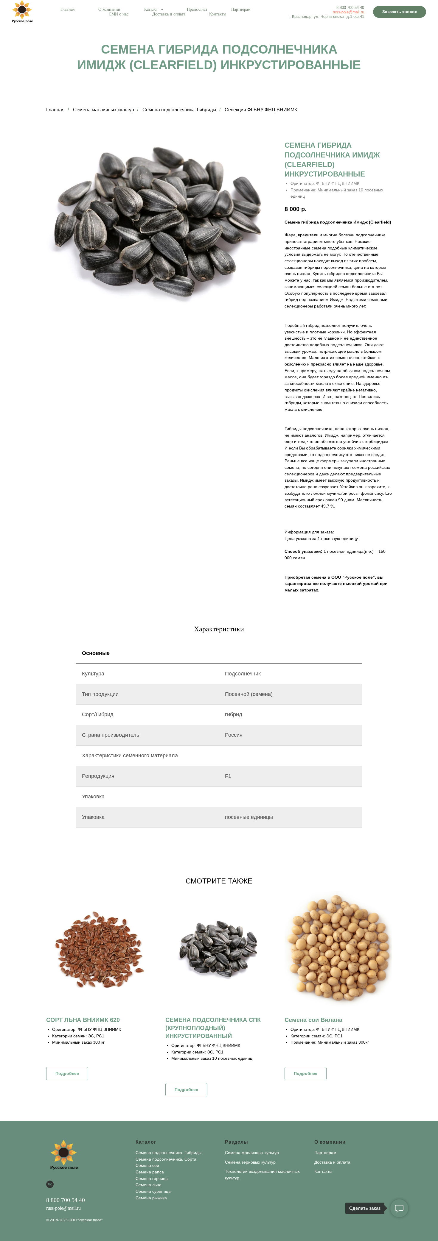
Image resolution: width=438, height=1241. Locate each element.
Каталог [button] (151, 9)
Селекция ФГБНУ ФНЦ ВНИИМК (261, 109)
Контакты (217, 14)
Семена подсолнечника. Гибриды (179, 109)
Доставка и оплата (168, 14)
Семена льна (148, 1184)
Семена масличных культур (103, 109)
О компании (109, 9)
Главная (67, 9)
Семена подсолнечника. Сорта (166, 1159)
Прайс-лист (197, 9)
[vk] (50, 1184)
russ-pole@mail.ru (348, 12)
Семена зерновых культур (250, 1162)
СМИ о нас (118, 14)
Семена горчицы (152, 1178)
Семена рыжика (151, 1197)
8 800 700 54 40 (350, 7)
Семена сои (147, 1165)
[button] (399, 12)
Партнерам (241, 9)
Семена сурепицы (153, 1191)
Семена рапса (150, 1172)
